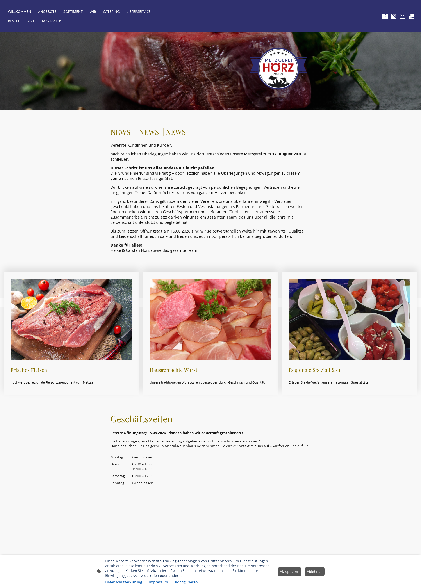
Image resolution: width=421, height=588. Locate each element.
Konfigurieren (186, 582)
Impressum (158, 582)
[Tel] (411, 16)
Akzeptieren (289, 571)
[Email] (402, 16)
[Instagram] (393, 16)
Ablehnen (315, 571)
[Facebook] (385, 16)
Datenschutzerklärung (123, 582)
